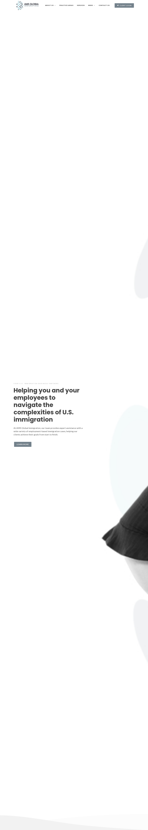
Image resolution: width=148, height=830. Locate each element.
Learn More (23, 444)
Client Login (125, 5)
